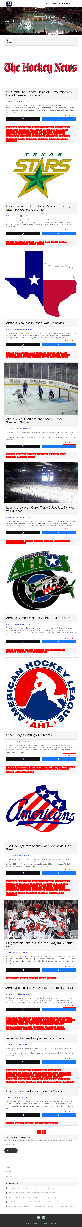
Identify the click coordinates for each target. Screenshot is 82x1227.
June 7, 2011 (11, 952)
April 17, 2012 (12, 101)
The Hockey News (32, 138)
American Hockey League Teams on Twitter (35, 1038)
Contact (67, 4)
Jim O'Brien (43, 978)
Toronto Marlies (43, 138)
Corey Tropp (10, 540)
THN (20, 1028)
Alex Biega (10, 649)
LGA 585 (10, 20)
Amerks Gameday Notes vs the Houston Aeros (38, 618)
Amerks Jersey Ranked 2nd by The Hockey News (39, 988)
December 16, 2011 (14, 329)
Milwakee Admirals (59, 132)
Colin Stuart (10, 241)
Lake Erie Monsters (32, 132)
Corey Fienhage (19, 649)
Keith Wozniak (23, 101)
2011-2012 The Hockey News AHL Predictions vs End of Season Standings (39, 93)
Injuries (47, 241)
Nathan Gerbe (48, 540)
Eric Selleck (51, 352)
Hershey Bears (11, 132)
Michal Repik (56, 355)
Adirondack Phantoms (24, 127)
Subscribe (11, 1150)
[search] (73, 3)
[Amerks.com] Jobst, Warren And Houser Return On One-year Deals (32, 1197)
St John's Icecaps (64, 136)
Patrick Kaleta (58, 540)
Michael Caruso (46, 355)
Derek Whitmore (41, 352)
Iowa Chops (30, 1075)
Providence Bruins (59, 134)
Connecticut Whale (36, 129)
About (54, 4)
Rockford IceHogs (25, 136)
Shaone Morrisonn (12, 543)
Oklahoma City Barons (24, 134)
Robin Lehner (51, 978)
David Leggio (19, 540)
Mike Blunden (65, 355)
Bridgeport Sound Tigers (62, 127)
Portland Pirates (48, 134)
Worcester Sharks (12, 140)
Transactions (22, 543)
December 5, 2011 (13, 428)
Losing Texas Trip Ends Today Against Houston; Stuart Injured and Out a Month (38, 208)
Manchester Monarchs (46, 132)
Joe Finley (63, 454)
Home (48, 4)
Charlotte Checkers (12, 129)
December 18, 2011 (14, 216)
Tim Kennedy (54, 357)
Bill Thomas (10, 352)
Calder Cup (24, 978)
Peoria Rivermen (37, 134)
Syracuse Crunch (11, 138)
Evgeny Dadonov (61, 352)
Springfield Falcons (52, 136)
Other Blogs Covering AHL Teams (29, 735)
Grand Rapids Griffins (49, 129)
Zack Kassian (63, 357)
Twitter (39, 1081)
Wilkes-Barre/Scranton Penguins (59, 138)
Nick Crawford (22, 652)
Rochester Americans (12, 136)
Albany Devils (36, 127)
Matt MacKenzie (22, 456)
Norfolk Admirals (11, 134)
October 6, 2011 (13, 855)
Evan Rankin (30, 241)
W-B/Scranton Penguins (56, 892)
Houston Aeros (21, 132)
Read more (70, 115)
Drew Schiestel (31, 454)
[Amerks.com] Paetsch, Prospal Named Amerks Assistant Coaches (32, 1193)
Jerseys (9, 1022)
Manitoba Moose (53, 1022)
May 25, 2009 (12, 1097)
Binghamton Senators (48, 127)
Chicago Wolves (24, 129)
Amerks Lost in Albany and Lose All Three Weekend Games (34, 420)
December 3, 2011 (13, 517)
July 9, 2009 (12, 1044)
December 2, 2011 (13, 624)
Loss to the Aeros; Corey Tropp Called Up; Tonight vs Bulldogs (40, 509)
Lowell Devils (29, 1022)
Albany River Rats (37, 1017)
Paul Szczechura (11, 357)
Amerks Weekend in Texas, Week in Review (35, 323)
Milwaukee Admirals (68, 767)
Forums (60, 4)
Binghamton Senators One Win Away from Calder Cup (39, 944)
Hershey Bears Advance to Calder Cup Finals (36, 1091)
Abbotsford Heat (11, 127)
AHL (34, 1070)
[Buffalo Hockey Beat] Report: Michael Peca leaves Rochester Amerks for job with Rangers (40, 1202)
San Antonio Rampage (39, 136)
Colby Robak (30, 352)
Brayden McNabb (20, 352)
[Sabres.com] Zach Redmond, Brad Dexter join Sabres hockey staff (32, 1188)
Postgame (54, 241)
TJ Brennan (33, 244)
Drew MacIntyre (20, 241)
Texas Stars (21, 138)
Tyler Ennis (41, 244)
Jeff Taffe (37, 355)
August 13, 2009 (13, 994)
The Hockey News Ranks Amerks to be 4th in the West (39, 847)
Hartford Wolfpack (49, 1019)
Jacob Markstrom (28, 355)
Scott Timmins (36, 357)
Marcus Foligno (11, 456)
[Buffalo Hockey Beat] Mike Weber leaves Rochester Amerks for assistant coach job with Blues (41, 1206)
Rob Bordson (63, 241)
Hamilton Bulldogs (62, 129)
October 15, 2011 (13, 741)
